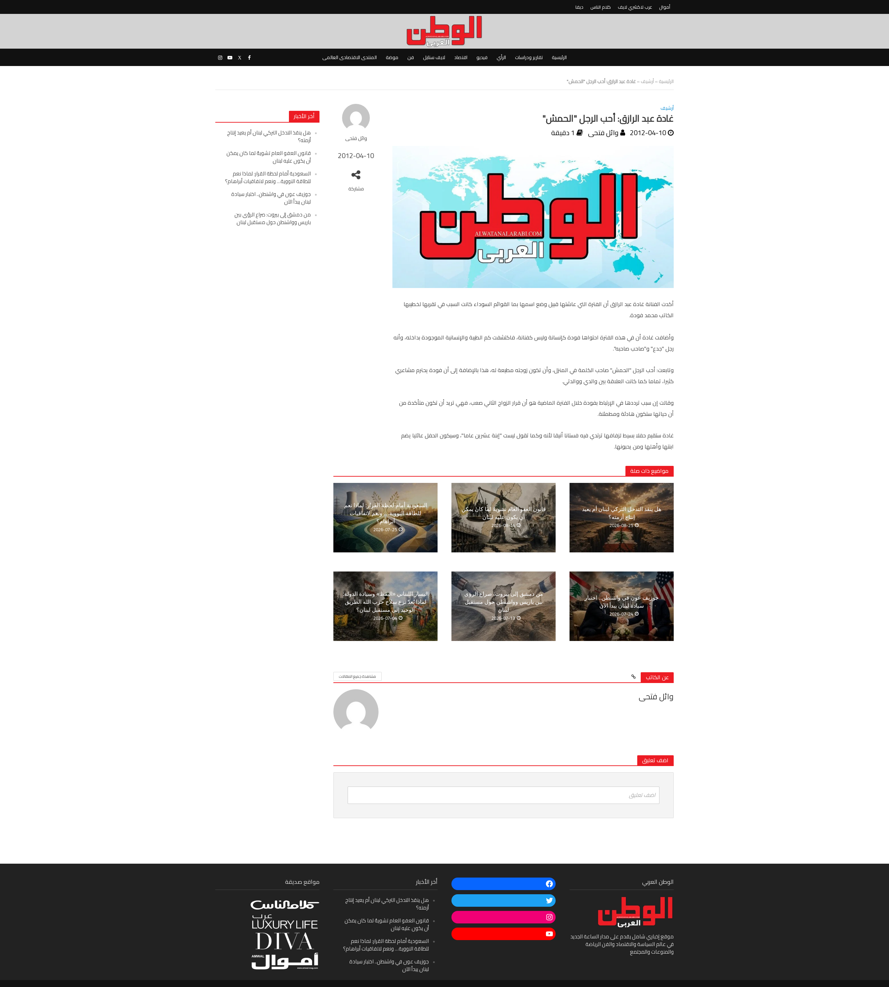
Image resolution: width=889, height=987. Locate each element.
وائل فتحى (356, 138)
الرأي (501, 57)
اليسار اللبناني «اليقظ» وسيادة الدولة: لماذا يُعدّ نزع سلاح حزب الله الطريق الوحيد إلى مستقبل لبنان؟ (386, 602)
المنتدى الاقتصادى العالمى (349, 57)
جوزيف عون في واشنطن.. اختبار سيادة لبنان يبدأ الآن (271, 198)
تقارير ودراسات (529, 57)
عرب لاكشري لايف (635, 7)
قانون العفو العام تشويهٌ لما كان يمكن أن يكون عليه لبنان (268, 157)
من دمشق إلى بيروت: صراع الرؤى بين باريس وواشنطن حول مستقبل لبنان (272, 218)
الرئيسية (559, 57)
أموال (664, 7)
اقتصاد (460, 57)
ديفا (579, 7)
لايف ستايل (434, 57)
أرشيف (647, 81)
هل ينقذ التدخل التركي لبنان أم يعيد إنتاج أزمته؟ (269, 136)
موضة (392, 57)
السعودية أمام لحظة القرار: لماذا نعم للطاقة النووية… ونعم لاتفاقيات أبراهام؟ (268, 177)
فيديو (482, 57)
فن (410, 57)
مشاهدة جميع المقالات (357, 676)
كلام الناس (600, 7)
